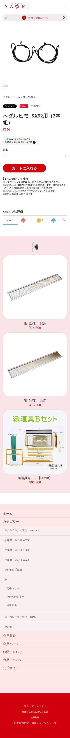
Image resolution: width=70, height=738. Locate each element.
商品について (12, 660)
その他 (8, 626)
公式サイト (11, 668)
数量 (5, 149)
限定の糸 (12, 605)
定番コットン (14, 588)
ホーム (8, 513)
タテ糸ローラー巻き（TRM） (21, 617)
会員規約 (35, 717)
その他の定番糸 (15, 596)
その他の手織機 (13, 569)
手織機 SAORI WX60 (16, 540)
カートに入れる (24, 168)
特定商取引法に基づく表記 (35, 712)
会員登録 (9, 636)
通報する (36, 106)
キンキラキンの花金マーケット (22, 530)
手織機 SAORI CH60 (16, 550)
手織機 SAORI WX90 (16, 560)
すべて (10, 220)
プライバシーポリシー (35, 706)
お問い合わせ (12, 652)
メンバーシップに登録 (16, 182)
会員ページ (11, 644)
